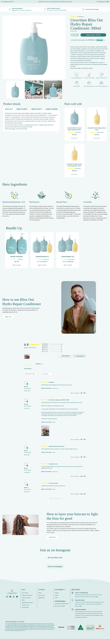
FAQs (23, 600)
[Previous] (2, 85)
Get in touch (25, 593)
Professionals (60, 601)
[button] (82, 393)
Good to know (51, 109)
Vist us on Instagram (55, 566)
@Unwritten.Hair (55, 557)
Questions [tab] (38, 364)
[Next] (65, 85)
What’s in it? (36, 109)
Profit (56, 597)
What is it (9, 109)
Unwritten (73, 31)
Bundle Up (14, 228)
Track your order (26, 597)
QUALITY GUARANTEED (81, 592)
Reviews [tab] (27, 364)
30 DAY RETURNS (79, 600)
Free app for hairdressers (62, 603)
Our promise (41, 595)
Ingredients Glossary (27, 602)
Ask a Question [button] (66, 356)
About (40, 593)
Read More (52, 537)
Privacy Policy (25, 607)
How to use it (22, 109)
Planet (56, 595)
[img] (7, 597)
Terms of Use (25, 605)
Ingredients (41, 597)
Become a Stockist (60, 606)
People (57, 593)
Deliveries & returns (27, 595)
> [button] (62, 498)
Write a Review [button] (80, 356)
